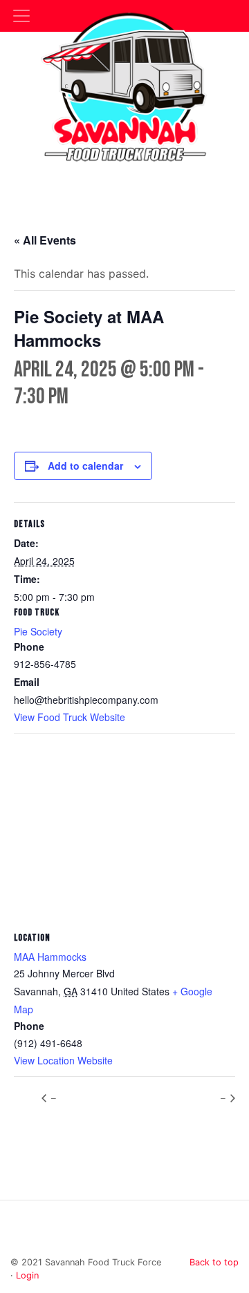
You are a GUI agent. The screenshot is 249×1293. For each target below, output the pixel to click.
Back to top (214, 1262)
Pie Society (38, 631)
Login (27, 1275)
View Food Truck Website (69, 717)
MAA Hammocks (50, 957)
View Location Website (63, 1060)
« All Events (45, 240)
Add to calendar (85, 465)
